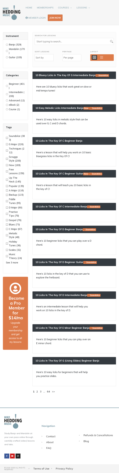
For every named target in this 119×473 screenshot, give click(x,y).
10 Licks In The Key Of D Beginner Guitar (65, 262)
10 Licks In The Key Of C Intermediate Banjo (67, 206)
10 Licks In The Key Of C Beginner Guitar (68, 173)
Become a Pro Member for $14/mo (17, 308)
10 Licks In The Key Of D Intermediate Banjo (67, 295)
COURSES (63, 7)
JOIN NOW (55, 17)
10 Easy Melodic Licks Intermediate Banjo (68, 107)
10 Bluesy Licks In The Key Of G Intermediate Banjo (71, 75)
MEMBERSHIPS (45, 7)
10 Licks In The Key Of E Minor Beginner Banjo (68, 327)
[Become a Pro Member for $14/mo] (15, 288)
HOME (29, 7)
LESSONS (81, 7)
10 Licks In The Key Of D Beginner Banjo (65, 229)
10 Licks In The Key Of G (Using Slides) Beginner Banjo (67, 360)
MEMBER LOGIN (37, 17)
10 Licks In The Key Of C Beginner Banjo (58, 140)
